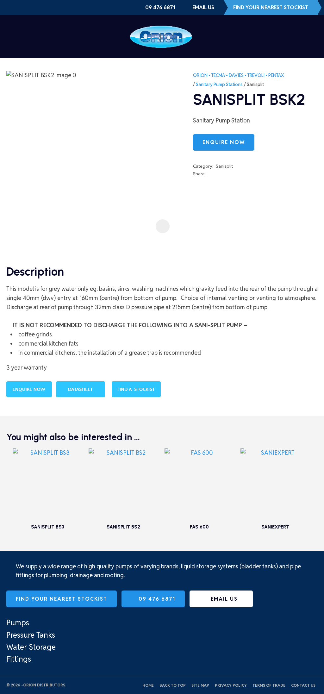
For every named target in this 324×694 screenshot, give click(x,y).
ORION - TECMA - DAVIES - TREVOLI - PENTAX (238, 75)
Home (148, 685)
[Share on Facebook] (209, 174)
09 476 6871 (160, 7)
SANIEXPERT (275, 527)
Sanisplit (255, 84)
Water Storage (31, 647)
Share (199, 174)
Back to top (172, 685)
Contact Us (303, 685)
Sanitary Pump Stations (219, 84)
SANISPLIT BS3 (47, 527)
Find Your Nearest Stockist (270, 7)
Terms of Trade (268, 685)
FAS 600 (199, 527)
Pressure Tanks (30, 635)
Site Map (200, 685)
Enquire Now (223, 142)
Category (202, 166)
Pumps (17, 623)
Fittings (18, 659)
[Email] (227, 174)
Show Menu (10, 37)
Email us (203, 7)
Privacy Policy (231, 685)
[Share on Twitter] (217, 173)
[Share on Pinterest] (236, 174)
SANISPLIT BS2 (123, 527)
